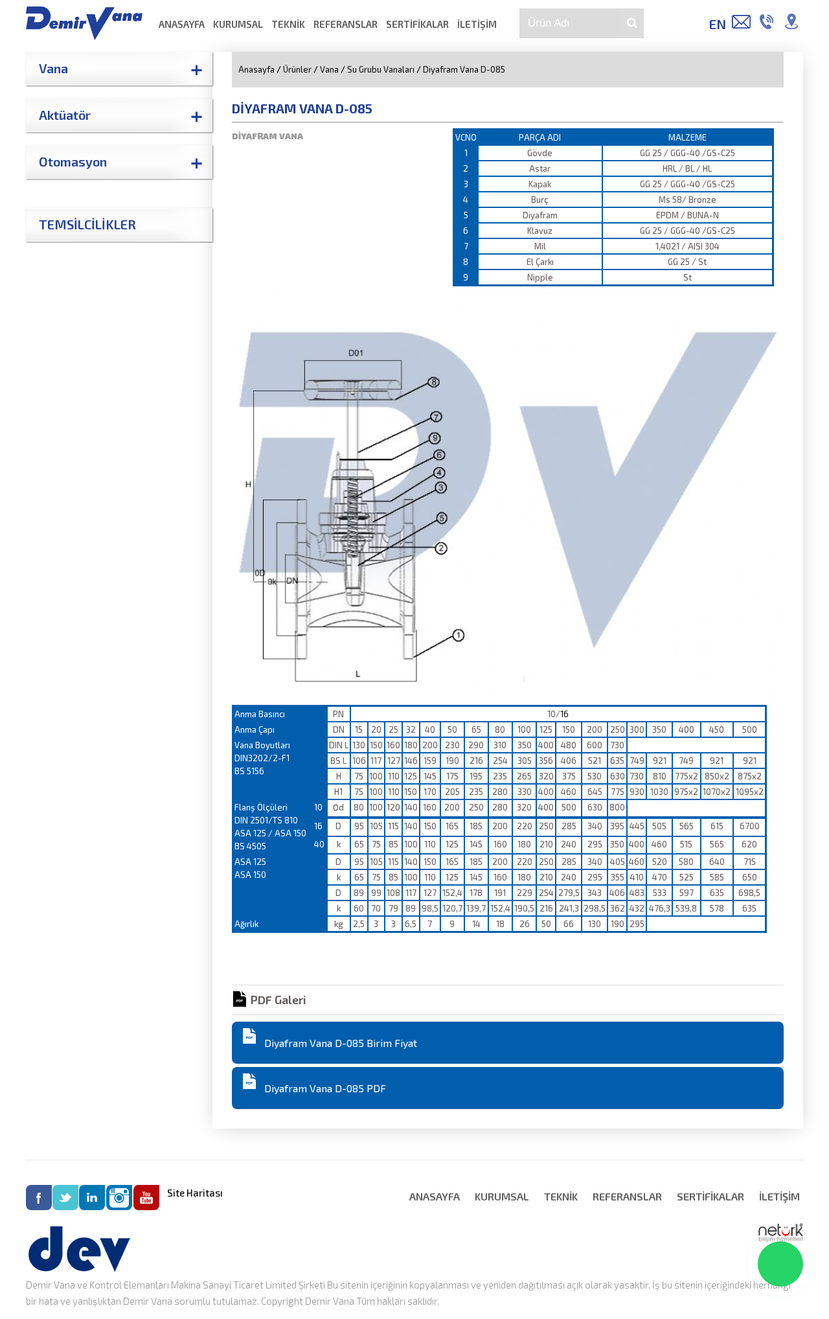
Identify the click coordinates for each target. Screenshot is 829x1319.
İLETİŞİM (477, 24)
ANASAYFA (182, 24)
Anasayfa (256, 69)
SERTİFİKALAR (417, 24)
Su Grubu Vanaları (380, 69)
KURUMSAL (238, 24)
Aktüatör (65, 114)
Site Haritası (195, 1193)
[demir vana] (84, 36)
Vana (53, 68)
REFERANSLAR (345, 24)
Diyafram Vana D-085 (464, 69)
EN (717, 24)
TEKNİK (288, 24)
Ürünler (297, 69)
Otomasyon (73, 161)
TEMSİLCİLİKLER (87, 224)
